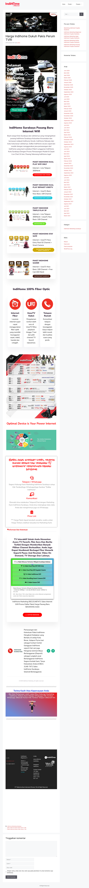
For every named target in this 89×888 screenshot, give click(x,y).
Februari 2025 (68, 108)
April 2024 (67, 132)
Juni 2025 (66, 99)
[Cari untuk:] (71, 14)
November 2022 (68, 168)
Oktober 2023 (68, 142)
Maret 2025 (67, 106)
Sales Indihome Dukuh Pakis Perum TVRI (16, 827)
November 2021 (68, 196)
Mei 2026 (66, 73)
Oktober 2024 (68, 118)
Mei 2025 (66, 101)
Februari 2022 (68, 189)
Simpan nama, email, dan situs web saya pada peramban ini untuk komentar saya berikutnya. (30, 871)
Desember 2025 (68, 85)
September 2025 (68, 92)
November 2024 (68, 116)
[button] (31, 530)
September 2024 (68, 120)
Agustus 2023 (68, 146)
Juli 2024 (66, 125)
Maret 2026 (67, 77)
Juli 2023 (66, 149)
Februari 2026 (68, 80)
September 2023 (68, 144)
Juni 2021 (66, 208)
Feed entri (67, 244)
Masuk (66, 241)
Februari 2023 (68, 161)
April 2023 (67, 156)
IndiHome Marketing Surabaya (14, 826)
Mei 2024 (66, 130)
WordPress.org (68, 249)
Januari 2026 (67, 82)
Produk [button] (70, 4)
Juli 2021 (66, 206)
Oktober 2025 (68, 89)
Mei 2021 (66, 211)
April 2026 (67, 75)
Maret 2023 (67, 158)
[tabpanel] (32, 592)
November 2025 (68, 87)
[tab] (32, 562)
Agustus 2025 (68, 94)
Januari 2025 (67, 111)
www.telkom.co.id (10, 761)
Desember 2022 (68, 165)
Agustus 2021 (68, 204)
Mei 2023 (66, 154)
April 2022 (67, 184)
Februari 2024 (68, 137)
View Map (23, 772)
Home (63, 4)
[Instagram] (48, 651)
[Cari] (81, 14)
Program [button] (78, 4)
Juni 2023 (67, 151)
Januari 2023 (67, 163)
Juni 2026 (67, 70)
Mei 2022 (66, 182)
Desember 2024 (68, 113)
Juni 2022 (66, 180)
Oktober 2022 (68, 170)
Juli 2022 (66, 177)
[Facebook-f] (53, 651)
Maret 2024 (67, 135)
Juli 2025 (66, 96)
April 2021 (67, 213)
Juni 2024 (67, 127)
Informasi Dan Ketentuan (18, 530)
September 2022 (68, 173)
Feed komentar (68, 246)
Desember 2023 (68, 139)
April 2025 (67, 104)
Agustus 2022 (68, 175)
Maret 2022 (67, 187)
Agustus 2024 (68, 123)
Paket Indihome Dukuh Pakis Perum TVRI (16, 829)
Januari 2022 (67, 192)
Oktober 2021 (68, 199)
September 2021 (68, 201)
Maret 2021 (67, 215)
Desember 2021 (68, 194)
